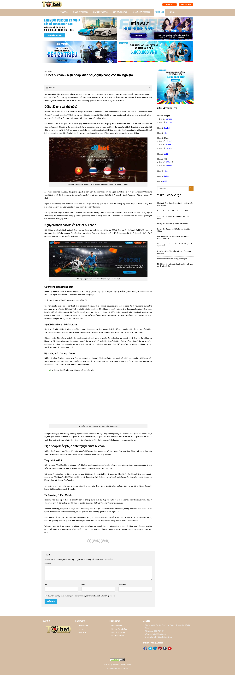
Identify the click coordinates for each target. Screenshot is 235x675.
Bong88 (169, 119)
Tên (46, 585)
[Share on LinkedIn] (107, 541)
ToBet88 (64, 12)
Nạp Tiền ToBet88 (100, 12)
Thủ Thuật (160, 12)
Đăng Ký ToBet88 (80, 12)
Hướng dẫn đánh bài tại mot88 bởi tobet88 (172, 224)
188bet (169, 162)
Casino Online (83, 626)
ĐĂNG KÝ (169, 4)
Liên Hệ (128, 664)
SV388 (172, 12)
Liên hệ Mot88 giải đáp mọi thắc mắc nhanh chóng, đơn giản (173, 238)
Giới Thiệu (107, 664)
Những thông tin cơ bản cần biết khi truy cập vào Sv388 (175, 204)
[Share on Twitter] (94, 541)
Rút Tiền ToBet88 (120, 12)
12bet (166, 133)
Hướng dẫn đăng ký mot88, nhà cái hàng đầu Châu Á (173, 230)
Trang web (122, 585)
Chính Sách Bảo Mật (118, 664)
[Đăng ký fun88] (175, 86)
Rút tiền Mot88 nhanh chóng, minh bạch (172, 259)
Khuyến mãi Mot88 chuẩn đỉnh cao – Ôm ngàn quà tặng (174, 252)
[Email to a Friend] (98, 541)
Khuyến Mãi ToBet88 (141, 12)
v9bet (166, 171)
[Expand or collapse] (149, 87)
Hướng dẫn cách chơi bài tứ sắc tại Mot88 (172, 211)
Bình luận (49, 564)
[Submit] (191, 188)
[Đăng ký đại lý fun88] (79, 28)
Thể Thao (81, 629)
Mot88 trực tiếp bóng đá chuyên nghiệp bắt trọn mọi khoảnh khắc (175, 265)
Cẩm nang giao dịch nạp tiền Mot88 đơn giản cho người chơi (175, 245)
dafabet (167, 128)
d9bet (168, 141)
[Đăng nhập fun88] (155, 52)
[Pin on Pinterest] (103, 541)
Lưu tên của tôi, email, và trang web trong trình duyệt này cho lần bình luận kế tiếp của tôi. (81, 596)
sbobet (166, 176)
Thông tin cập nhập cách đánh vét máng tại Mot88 (173, 217)
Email (84, 585)
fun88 (166, 154)
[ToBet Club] (55, 4)
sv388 (164, 181)
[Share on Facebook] (89, 541)
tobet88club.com (62, 101)
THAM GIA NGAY (186, 4)
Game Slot (82, 632)
